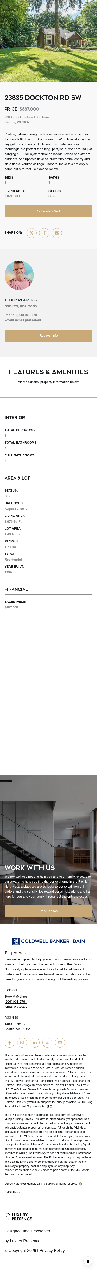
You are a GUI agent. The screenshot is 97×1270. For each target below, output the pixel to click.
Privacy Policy (52, 1251)
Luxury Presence (25, 1241)
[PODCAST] (60, 1043)
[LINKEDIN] (35, 1043)
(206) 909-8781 (27, 315)
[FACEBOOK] (9, 1043)
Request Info (48, 335)
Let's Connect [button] (48, 911)
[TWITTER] (47, 1043)
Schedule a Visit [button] (48, 211)
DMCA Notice (13, 1192)
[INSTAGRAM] (22, 1043)
